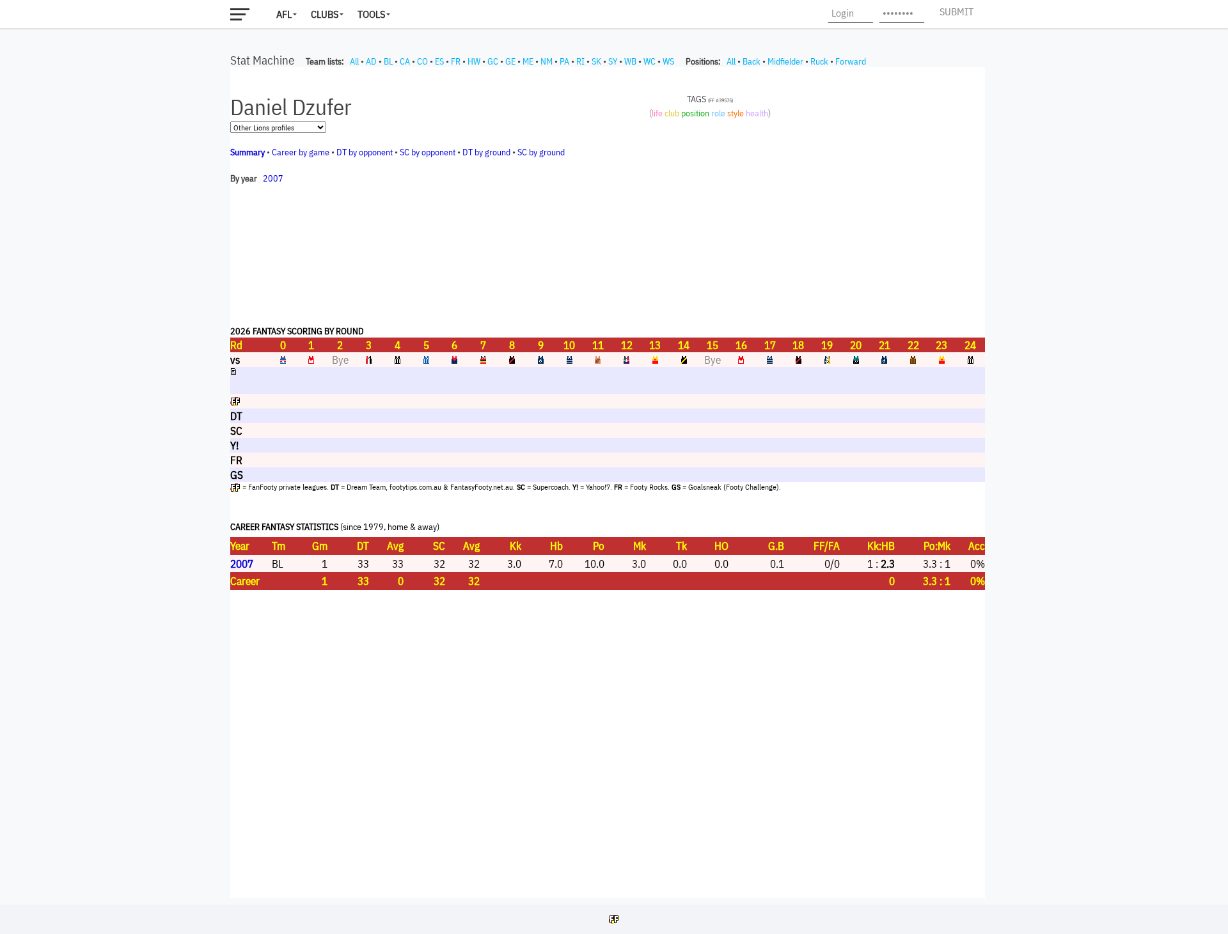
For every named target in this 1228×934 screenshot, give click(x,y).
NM (546, 61)
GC (492, 61)
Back (751, 61)
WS (668, 61)
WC (649, 61)
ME (528, 61)
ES (439, 61)
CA (405, 61)
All (354, 61)
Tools (371, 14)
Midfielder (785, 61)
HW (474, 61)
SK (596, 61)
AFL (284, 14)
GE (510, 61)
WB (630, 61)
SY (612, 61)
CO (422, 61)
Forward (850, 61)
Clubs (324, 14)
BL (388, 61)
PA (564, 61)
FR (455, 61)
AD (371, 61)
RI (580, 61)
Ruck (819, 61)
